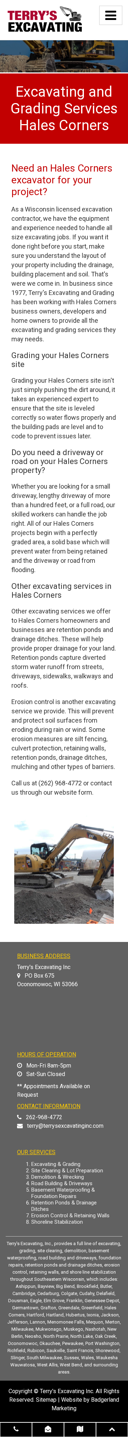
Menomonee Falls (65, 1322)
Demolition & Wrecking (57, 1177)
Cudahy (86, 1293)
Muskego (73, 1329)
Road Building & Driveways (61, 1183)
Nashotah (95, 1329)
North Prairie (55, 1336)
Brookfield (87, 1286)
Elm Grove (54, 1300)
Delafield (105, 1293)
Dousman (18, 1300)
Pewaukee (72, 1343)
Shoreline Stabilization (57, 1222)
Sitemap (46, 1399)
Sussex (71, 1357)
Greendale (68, 1307)
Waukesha (107, 1357)
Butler (106, 1286)
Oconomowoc (22, 1343)
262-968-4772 (44, 1117)
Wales (87, 1357)
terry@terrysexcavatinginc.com (65, 1125)
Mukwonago (49, 1329)
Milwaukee (22, 1329)
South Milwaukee (44, 1357)
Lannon (37, 1322)
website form (73, 792)
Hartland (55, 1315)
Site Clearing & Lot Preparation (67, 1170)
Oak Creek (105, 1336)
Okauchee (49, 1343)
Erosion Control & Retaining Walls (70, 1215)
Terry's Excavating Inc (66, 1391)
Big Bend (65, 1286)
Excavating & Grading (55, 1164)
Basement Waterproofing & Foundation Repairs (63, 1193)
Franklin (74, 1300)
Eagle (36, 1300)
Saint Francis (80, 1350)
